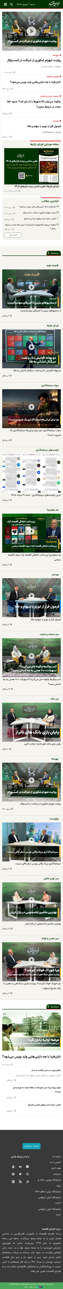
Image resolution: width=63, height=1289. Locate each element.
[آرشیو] (13, 1182)
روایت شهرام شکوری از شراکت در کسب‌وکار (34, 60)
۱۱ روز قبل (5, 565)
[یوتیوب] (13, 1167)
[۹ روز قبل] (31, 348)
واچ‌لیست (54, 819)
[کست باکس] (27, 1182)
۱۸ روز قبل (6, 993)
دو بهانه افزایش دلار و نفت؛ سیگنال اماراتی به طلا (37, 370)
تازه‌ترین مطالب (50, 201)
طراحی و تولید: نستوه (31, 1287)
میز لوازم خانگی (51, 878)
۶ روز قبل (5, 500)
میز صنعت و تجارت (49, 634)
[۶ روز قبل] (31, 473)
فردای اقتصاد (31, 4)
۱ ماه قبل (5, 749)
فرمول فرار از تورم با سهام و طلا (44, 126)
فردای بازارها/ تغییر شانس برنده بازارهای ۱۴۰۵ (37, 186)
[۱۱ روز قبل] (31, 533)
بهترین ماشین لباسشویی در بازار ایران (43, 924)
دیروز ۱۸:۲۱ (6, 89)
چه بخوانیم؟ (52, 510)
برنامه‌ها (55, 253)
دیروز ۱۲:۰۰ (8, 72)
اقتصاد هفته (52, 265)
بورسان (56, 121)
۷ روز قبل (5, 316)
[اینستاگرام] (27, 1174)
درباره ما (57, 1156)
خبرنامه (57, 1174)
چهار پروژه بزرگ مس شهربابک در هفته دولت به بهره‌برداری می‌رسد (37, 1089)
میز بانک (54, 699)
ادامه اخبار (13, 235)
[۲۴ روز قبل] (31, 657)
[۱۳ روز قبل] (31, 901)
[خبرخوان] (20, 1182)
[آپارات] (13, 1174)
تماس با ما (55, 1162)
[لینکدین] (20, 1167)
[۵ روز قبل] (31, 408)
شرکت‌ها (55, 1007)
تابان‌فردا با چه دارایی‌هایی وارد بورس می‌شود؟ (35, 82)
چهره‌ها (56, 55)
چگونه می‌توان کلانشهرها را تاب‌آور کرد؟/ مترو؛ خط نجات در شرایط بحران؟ (34, 104)
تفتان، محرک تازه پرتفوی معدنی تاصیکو (40, 218)
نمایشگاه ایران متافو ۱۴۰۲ (48, 1191)
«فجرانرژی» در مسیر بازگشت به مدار (46, 1070)
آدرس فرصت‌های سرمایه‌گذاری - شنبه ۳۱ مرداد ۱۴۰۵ (36, 495)
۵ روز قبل (5, 440)
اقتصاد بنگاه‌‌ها (53, 76)
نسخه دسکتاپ (31, 1146)
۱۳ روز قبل (6, 929)
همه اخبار (56, 1168)
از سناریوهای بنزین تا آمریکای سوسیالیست (40, 311)
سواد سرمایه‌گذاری (50, 385)
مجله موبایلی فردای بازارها (44, 144)
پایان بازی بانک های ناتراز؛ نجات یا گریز (42, 744)
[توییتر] (20, 1174)
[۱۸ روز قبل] (31, 961)
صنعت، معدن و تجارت (49, 96)
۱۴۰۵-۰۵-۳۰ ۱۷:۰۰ (11, 191)
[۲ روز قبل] (31, 842)
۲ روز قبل (5, 113)
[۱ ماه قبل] (31, 722)
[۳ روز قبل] (31, 597)
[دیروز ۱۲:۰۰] (31, 31)
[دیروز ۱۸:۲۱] (31, 1031)
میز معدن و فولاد (50, 938)
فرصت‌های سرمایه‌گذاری (47, 450)
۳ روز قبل (6, 137)
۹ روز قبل (5, 376)
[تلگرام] (27, 1167)
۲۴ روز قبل (6, 689)
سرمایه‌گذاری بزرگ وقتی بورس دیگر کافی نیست (38, 864)
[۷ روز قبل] (31, 166)
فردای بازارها (53, 325)
